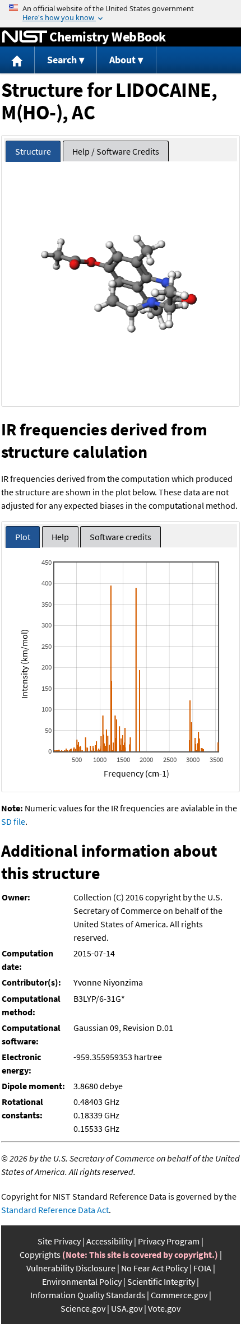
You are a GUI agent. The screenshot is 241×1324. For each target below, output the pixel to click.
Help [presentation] (60, 536)
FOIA (202, 1268)
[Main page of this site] (17, 60)
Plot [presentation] (22, 536)
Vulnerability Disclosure (70, 1268)
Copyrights (40, 1254)
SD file (13, 821)
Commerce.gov (179, 1294)
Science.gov (83, 1308)
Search (62, 59)
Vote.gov (164, 1308)
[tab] (33, 151)
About (122, 59)
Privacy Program (169, 1241)
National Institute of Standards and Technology (24, 37)
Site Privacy (59, 1241)
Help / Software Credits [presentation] (115, 151)
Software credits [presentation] (120, 536)
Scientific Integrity (161, 1281)
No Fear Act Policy (154, 1268)
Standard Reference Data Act (55, 1209)
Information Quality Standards (87, 1294)
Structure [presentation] (33, 151)
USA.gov (126, 1308)
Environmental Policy (82, 1281)
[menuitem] (17, 60)
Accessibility (109, 1241)
